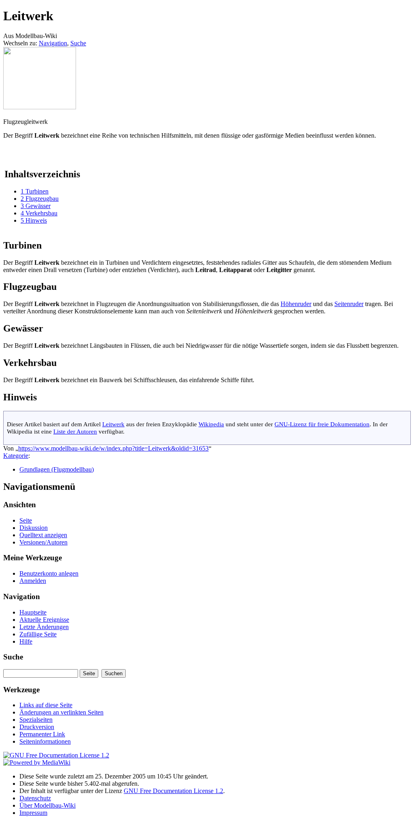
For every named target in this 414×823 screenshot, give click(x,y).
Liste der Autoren (75, 431)
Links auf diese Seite (45, 705)
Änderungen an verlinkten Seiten (61, 712)
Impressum (33, 812)
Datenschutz (35, 798)
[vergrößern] (6, 114)
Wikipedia (211, 424)
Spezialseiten (36, 719)
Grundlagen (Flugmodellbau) (56, 469)
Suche (78, 43)
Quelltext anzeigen (43, 535)
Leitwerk (113, 424)
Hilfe (25, 641)
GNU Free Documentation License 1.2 (173, 790)
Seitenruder (348, 303)
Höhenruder (296, 303)
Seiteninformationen (45, 741)
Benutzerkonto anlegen (48, 573)
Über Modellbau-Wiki (47, 805)
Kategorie (15, 455)
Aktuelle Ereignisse (44, 619)
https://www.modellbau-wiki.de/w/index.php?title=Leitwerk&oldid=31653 (113, 448)
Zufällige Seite (38, 634)
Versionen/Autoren (43, 542)
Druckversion (36, 726)
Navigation (53, 43)
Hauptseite (32, 612)
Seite (25, 520)
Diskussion (33, 527)
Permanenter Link (42, 734)
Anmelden (32, 580)
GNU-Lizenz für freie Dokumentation (322, 424)
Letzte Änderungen (44, 626)
